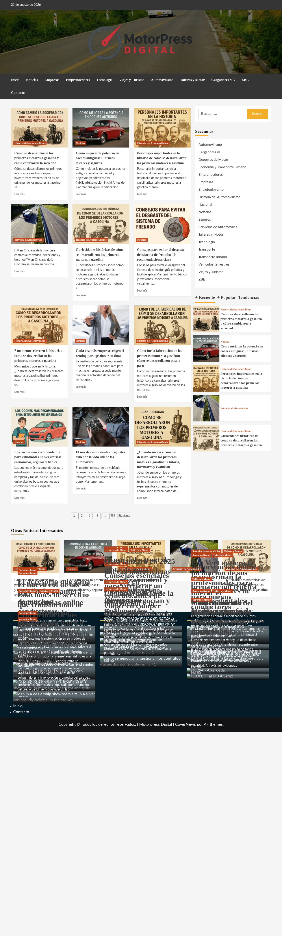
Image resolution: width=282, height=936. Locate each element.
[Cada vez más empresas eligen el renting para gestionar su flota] (101, 325)
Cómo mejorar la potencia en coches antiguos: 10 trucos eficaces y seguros (97, 158)
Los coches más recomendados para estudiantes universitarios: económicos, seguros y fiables (37, 457)
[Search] (268, 80)
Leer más (19, 194)
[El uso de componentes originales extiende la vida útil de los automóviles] (101, 427)
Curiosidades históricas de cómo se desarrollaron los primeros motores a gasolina (100, 254)
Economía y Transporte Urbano (222, 167)
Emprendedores (78, 80)
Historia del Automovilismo (30, 143)
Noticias (32, 80)
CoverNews (185, 725)
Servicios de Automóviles (28, 239)
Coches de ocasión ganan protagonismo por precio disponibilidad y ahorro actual (52, 650)
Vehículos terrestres (214, 264)
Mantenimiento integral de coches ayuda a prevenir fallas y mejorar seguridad (221, 622)
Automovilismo (162, 80)
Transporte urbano (213, 257)
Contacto (18, 92)
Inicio (15, 80)
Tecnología (104, 80)
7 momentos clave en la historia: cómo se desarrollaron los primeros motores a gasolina (38, 355)
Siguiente (124, 515)
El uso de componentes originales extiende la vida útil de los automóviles (100, 457)
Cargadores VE (223, 80)
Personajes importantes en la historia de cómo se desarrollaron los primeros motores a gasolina (161, 158)
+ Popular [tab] (226, 297)
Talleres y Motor (192, 80)
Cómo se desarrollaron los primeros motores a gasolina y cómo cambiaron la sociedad (36, 158)
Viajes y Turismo (131, 80)
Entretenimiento (211, 189)
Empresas (52, 80)
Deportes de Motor (213, 159)
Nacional (205, 204)
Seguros (205, 219)
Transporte (207, 249)
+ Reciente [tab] (205, 297)
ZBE (245, 80)
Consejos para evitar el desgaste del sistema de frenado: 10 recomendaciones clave (160, 254)
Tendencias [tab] (248, 297)
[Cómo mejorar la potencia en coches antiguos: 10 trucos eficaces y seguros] (101, 128)
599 (112, 515)
